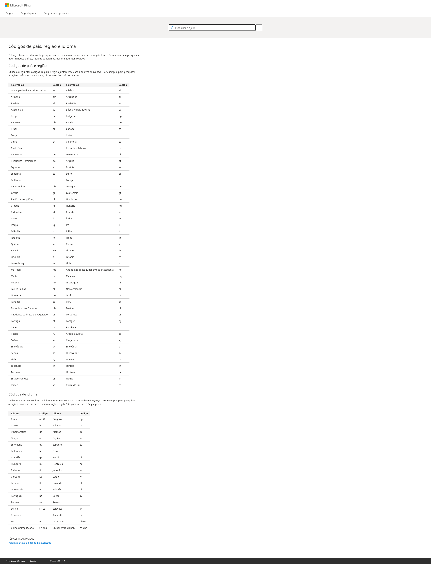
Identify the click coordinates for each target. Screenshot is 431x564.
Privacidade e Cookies (15, 561)
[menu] (9, 13)
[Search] (257, 27)
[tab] (7, 13)
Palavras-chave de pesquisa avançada (29, 542)
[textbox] (212, 28)
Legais (33, 561)
